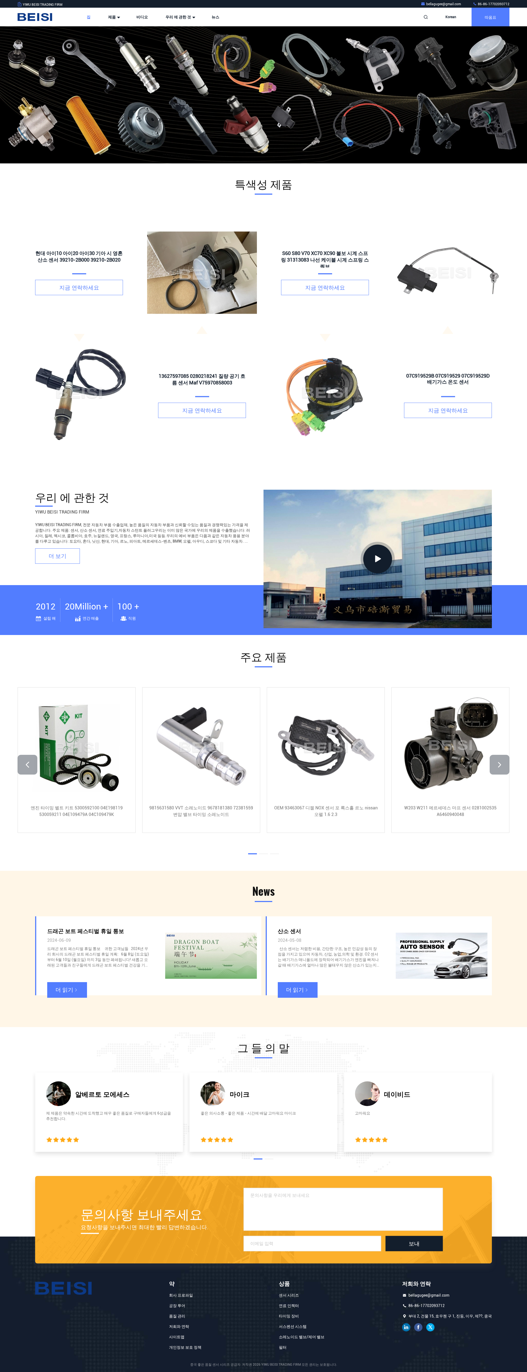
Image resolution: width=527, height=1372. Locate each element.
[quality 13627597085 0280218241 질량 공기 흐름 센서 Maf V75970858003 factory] (202, 272)
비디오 (142, 17)
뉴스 (215, 17)
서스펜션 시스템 (293, 1326)
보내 (414, 1243)
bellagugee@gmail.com (444, 4)
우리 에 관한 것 (179, 17)
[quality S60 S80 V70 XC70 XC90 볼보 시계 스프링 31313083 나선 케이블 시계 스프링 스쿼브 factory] (325, 395)
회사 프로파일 (181, 1295)
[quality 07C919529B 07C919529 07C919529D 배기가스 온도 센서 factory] (447, 272)
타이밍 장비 (289, 1316)
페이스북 (418, 1327)
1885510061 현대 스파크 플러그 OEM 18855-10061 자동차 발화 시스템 (76, 811)
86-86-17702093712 (493, 4)
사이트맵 (176, 1337)
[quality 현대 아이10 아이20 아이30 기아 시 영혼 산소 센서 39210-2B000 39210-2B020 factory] (79, 395)
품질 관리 (177, 1316)
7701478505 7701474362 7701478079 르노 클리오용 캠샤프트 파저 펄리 (201, 811)
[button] (252, 162)
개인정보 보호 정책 (185, 1347)
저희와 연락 (179, 1326)
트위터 (430, 1327)
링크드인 (406, 1327)
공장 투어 (177, 1305)
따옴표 (490, 17)
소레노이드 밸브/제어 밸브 (301, 1337)
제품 (112, 17)
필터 (283, 1347)
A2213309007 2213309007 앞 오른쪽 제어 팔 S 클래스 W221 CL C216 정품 (326, 811)
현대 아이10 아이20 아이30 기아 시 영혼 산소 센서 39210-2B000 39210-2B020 (450, 811)
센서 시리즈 (289, 1295)
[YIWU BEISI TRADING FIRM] (35, 17)
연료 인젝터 (289, 1305)
